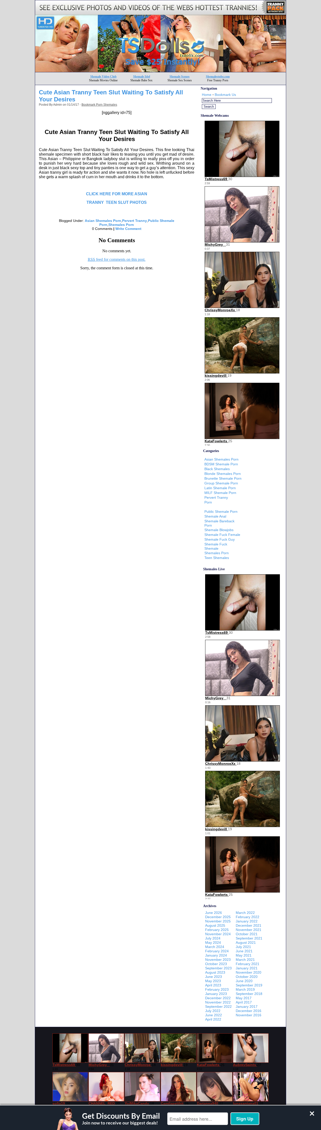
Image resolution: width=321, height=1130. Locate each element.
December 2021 (248, 925)
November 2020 (248, 972)
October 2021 (247, 934)
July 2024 (212, 938)
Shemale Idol (141, 76)
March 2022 (245, 913)
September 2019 (249, 985)
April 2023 (213, 985)
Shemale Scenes (180, 76)
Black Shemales (217, 469)
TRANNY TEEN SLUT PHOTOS (117, 202)
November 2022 (218, 1002)
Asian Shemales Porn (103, 221)
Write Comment (128, 229)
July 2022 (212, 1011)
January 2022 (247, 921)
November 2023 (218, 960)
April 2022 (213, 1019)
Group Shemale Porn (221, 483)
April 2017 (244, 1002)
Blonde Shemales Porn (222, 474)
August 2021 (246, 942)
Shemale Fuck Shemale (215, 546)
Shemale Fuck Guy (219, 539)
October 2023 (216, 964)
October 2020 (247, 977)
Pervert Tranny (134, 221)
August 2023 (215, 972)
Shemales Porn (121, 225)
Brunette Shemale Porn (223, 478)
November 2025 (218, 921)
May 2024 (213, 942)
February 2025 (217, 930)
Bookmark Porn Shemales (99, 104)
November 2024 (218, 934)
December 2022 (218, 998)
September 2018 (249, 994)
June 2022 (213, 1015)
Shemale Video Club (103, 76)
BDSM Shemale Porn (221, 464)
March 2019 (245, 989)
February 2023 (217, 989)
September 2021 (249, 938)
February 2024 (217, 951)
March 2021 (245, 960)
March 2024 (214, 947)
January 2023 (216, 994)
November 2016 (248, 1015)
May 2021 (244, 955)
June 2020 (244, 981)
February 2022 (247, 917)
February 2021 (247, 964)
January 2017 (247, 1007)
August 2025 (215, 925)
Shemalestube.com (218, 76)
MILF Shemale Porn (220, 493)
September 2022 (218, 1007)
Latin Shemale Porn (220, 488)
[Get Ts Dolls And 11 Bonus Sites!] (160, 71)
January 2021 (247, 968)
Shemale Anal (215, 516)
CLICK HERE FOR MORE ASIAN (116, 194)
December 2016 (248, 1011)
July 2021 (243, 947)
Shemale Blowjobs (218, 530)
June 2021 (244, 951)
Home (206, 95)
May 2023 (213, 981)
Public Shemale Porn (220, 512)
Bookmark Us (225, 95)
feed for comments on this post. (116, 259)
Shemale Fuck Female (222, 535)
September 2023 (218, 968)
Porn (208, 502)
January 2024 (216, 955)
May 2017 (244, 998)
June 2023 (213, 977)
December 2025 (218, 917)
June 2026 (213, 913)
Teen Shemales (216, 558)
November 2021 (248, 930)
